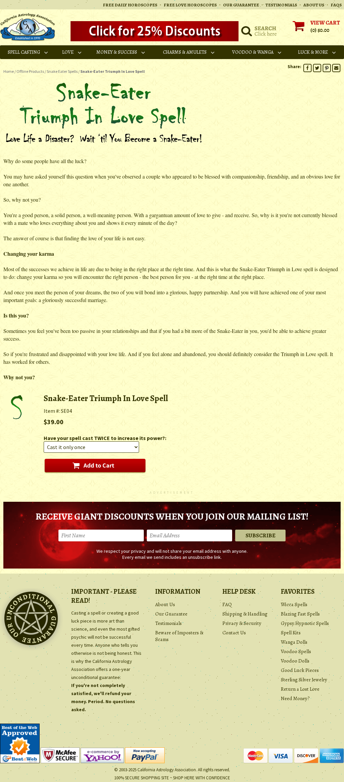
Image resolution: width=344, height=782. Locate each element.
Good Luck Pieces (300, 670)
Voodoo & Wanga (252, 52)
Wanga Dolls (294, 642)
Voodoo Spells (296, 651)
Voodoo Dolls (295, 660)
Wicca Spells (294, 604)
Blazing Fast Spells (300, 613)
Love (68, 52)
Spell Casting (24, 52)
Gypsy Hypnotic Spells (305, 623)
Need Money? (295, 698)
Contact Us (234, 632)
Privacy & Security (241, 623)
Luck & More (313, 52)
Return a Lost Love (300, 689)
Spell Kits (291, 632)
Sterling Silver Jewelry (304, 679)
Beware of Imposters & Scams (179, 636)
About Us (165, 604)
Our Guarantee (171, 613)
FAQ (227, 604)
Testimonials (168, 623)
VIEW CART (325, 23)
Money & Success (116, 52)
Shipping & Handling (244, 613)
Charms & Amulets (185, 52)
